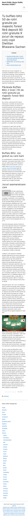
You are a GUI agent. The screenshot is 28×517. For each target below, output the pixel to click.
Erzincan (5, 488)
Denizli (5, 479)
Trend (3, 430)
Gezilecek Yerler (6, 421)
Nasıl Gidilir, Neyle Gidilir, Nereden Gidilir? (12, 3)
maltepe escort (6, 507)
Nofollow (6, 396)
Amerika (4, 410)
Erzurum (5, 490)
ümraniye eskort (15, 514)
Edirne (5, 484)
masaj (22, 513)
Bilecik (5, 458)
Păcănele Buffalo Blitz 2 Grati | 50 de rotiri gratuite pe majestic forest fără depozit (15, 58)
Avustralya (5, 416)
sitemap (14, 505)
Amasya (5, 444)
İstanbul (4, 423)
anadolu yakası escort (8, 508)
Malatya (5, 495)
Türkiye (4, 433)
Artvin (4, 451)
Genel (3, 419)
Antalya (5, 449)
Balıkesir (5, 456)
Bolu (4, 465)
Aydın (4, 453)
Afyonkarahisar (7, 440)
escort (23, 511)
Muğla (5, 497)
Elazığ (4, 486)
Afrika (3, 407)
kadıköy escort (21, 507)
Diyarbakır (6, 481)
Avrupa (4, 414)
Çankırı (5, 474)
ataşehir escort (14, 507)
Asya (3, 412)
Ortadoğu (4, 428)
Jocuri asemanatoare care (14, 65)
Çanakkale (6, 472)
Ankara (5, 447)
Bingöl (5, 460)
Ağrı (4, 442)
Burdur (5, 467)
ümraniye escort (17, 508)
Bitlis (4, 463)
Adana (5, 435)
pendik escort (7, 513)
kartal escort (22, 514)
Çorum (5, 477)
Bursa (4, 470)
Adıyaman (6, 437)
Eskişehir (5, 493)
